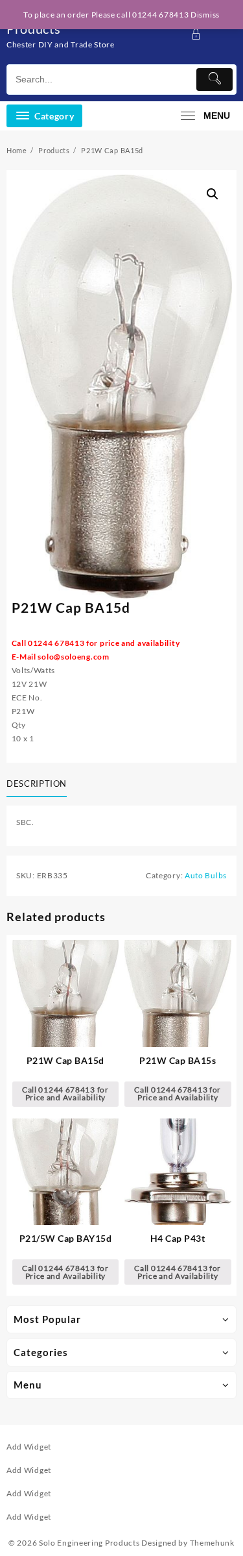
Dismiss (205, 14)
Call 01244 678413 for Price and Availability (65, 1093)
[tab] (39, 784)
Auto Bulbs (206, 875)
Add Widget (28, 1446)
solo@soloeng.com (73, 656)
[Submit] (214, 79)
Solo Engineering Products (89, 1543)
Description (36, 783)
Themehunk (212, 1543)
